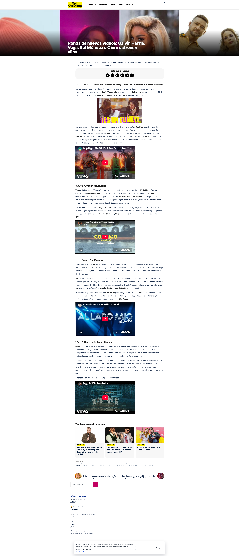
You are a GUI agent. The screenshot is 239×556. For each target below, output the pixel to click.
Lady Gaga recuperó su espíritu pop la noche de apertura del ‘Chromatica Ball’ (138, 477)
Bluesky (73, 502)
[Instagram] (117, 75)
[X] (112, 75)
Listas (120, 5)
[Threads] (127, 75)
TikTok (73, 517)
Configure (159, 548)
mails (72, 524)
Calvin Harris (120, 465)
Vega (93, 465)
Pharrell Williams (149, 465)
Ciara (109, 465)
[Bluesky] (108, 75)
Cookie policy (80, 551)
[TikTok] (122, 75)
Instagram (74, 509)
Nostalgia (129, 5)
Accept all (140, 548)
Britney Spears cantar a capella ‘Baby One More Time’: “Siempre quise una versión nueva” (100, 477)
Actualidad (92, 5)
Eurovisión (103, 5)
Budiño (85, 465)
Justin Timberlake (133, 465)
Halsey (101, 465)
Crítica (112, 5)
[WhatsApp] (132, 75)
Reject (149, 548)
